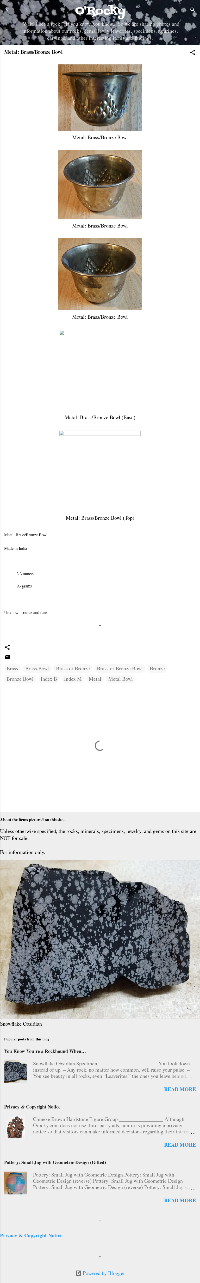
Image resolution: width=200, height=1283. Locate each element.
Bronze (157, 668)
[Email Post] (7, 657)
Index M (73, 678)
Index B (49, 678)
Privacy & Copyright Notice (32, 1106)
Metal (95, 678)
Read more (180, 1089)
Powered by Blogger (103, 1273)
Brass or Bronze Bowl (120, 668)
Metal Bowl (120, 678)
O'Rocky (100, 11)
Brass (12, 668)
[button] (193, 53)
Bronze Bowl (20, 678)
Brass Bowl (37, 668)
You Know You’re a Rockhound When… (45, 1051)
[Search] (193, 10)
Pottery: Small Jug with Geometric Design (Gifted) (55, 1162)
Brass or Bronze (73, 668)
